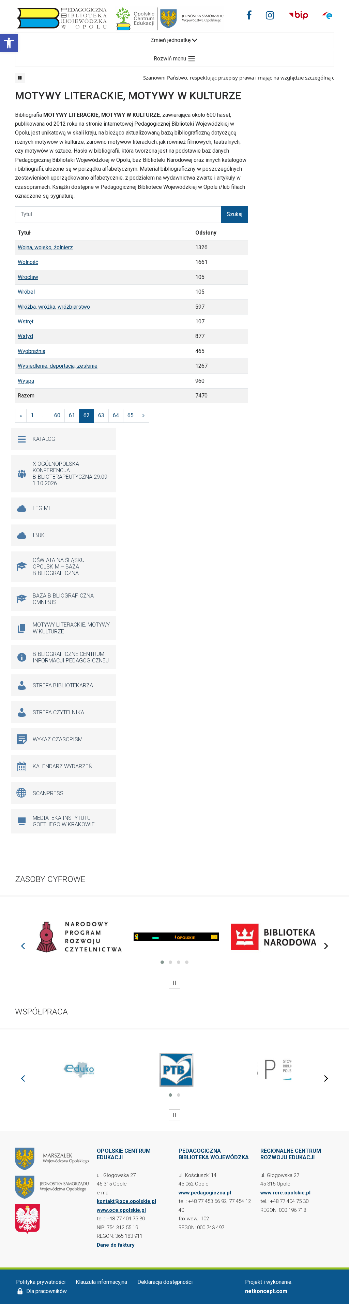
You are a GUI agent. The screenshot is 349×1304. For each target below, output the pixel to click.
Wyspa (26, 381)
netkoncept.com (266, 1291)
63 (101, 415)
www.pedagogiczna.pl (205, 1193)
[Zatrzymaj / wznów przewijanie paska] (20, 78)
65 (130, 415)
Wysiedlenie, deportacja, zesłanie (57, 366)
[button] (9, 43)
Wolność (28, 262)
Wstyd (25, 336)
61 (72, 415)
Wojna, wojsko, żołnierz (45, 247)
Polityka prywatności (40, 1282)
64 (116, 415)
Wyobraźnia (31, 351)
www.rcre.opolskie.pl (285, 1193)
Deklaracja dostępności (165, 1282)
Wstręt (25, 321)
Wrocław (28, 277)
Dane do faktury (116, 1245)
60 (57, 415)
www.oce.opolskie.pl (121, 1210)
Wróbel (26, 292)
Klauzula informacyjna (101, 1282)
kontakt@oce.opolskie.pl (126, 1201)
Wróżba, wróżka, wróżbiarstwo (54, 307)
